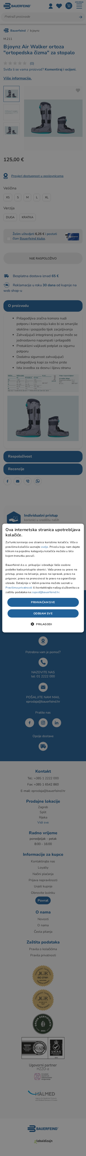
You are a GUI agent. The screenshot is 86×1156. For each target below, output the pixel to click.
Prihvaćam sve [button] (43, 602)
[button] (43, 624)
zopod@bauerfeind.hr (45, 592)
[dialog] (43, 578)
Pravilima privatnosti (19, 587)
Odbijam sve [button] (43, 613)
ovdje (44, 546)
